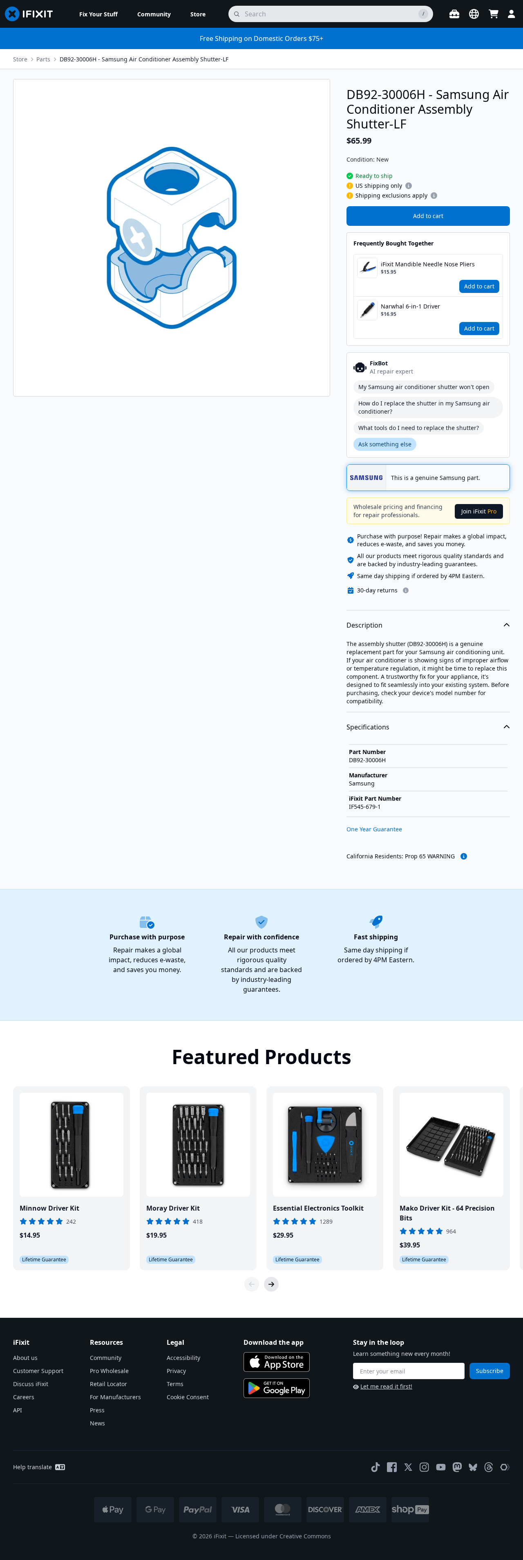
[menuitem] (98, 14)
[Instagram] (424, 1467)
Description (364, 625)
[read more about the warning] (463, 856)
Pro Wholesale (109, 1371)
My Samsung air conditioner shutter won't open (423, 387)
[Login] (511, 13)
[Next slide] (271, 1284)
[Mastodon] (457, 1467)
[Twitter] (408, 1467)
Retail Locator (108, 1384)
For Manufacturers (115, 1397)
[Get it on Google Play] (277, 1388)
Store (20, 59)
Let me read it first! (386, 1386)
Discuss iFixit (30, 1384)
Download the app (274, 1342)
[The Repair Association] (505, 1467)
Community (105, 1358)
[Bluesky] (473, 1467)
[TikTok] (375, 1467)
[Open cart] (493, 14)
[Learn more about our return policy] (405, 590)
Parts (43, 59)
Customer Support (38, 1371)
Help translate (32, 1467)
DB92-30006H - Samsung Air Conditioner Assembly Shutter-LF (144, 59)
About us (25, 1358)
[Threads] (489, 1467)
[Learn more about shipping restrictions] (408, 185)
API (17, 1410)
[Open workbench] (454, 14)
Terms (175, 1384)
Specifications (367, 727)
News (97, 1423)
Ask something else (384, 444)
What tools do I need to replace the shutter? (418, 428)
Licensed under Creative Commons (283, 1536)
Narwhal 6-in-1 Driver (410, 306)
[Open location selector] (474, 14)
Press (97, 1410)
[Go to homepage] (32, 14)
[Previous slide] (251, 1284)
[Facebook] (392, 1467)
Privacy (176, 1371)
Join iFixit (478, 511)
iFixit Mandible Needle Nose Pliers (428, 264)
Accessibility (183, 1358)
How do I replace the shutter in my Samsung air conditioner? (424, 407)
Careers (23, 1397)
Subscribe (489, 1371)
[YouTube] (441, 1467)
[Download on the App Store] (277, 1362)
